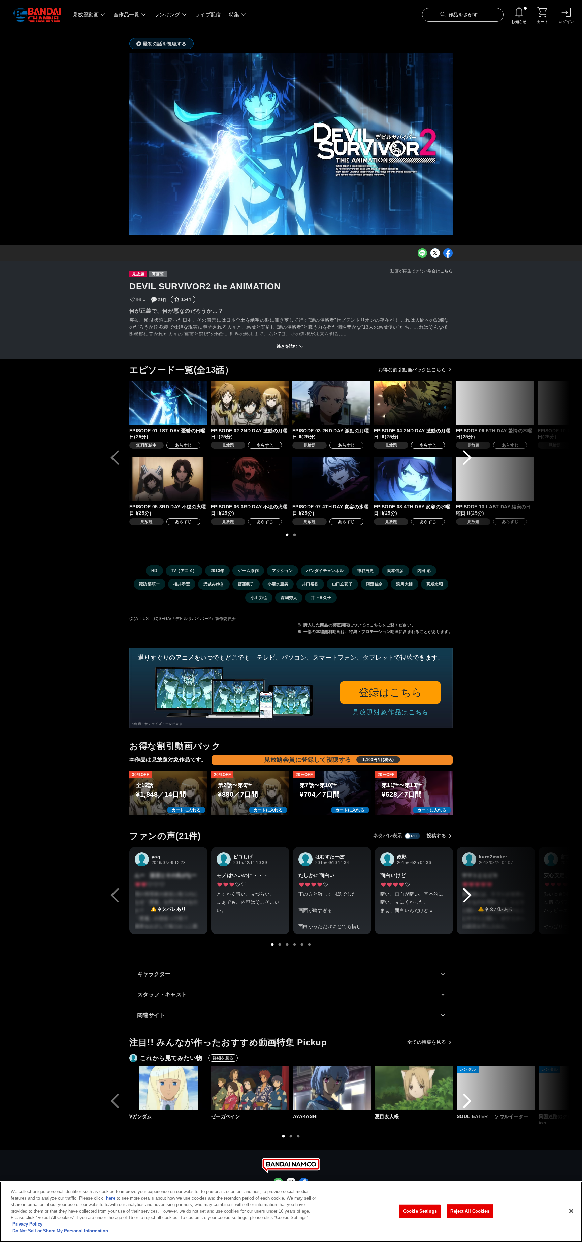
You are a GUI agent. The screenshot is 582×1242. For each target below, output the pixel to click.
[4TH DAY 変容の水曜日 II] (413, 479)
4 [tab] (294, 944)
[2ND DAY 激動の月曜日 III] (413, 403)
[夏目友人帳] (414, 1088)
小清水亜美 (278, 584)
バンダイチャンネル (325, 570)
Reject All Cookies (469, 1211)
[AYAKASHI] (332, 1088)
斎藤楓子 (246, 584)
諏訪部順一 (149, 584)
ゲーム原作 (248, 570)
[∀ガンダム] (168, 1088)
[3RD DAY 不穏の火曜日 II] (250, 479)
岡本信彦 (395, 570)
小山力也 (259, 597)
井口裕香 (310, 584)
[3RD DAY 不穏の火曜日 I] (168, 479)
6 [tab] (309, 944)
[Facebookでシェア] (448, 253)
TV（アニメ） (184, 570)
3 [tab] (287, 944)
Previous (114, 457)
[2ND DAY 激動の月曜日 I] (250, 403)
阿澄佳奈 (374, 584)
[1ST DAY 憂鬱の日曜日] (168, 403)
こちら (446, 271)
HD (154, 570)
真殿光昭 (434, 584)
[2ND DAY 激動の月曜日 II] (331, 403)
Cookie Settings (420, 1211)
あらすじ (183, 445)
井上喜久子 (321, 597)
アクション (282, 570)
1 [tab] (287, 535)
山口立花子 (342, 584)
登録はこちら (390, 692)
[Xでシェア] (435, 253)
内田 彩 (424, 570)
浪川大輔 (404, 584)
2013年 (218, 570)
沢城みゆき (213, 584)
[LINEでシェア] (422, 253)
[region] (291, 1211)
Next (467, 457)
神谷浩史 (365, 570)
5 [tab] (302, 944)
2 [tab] (294, 535)
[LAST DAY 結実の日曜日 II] (495, 479)
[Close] (571, 1211)
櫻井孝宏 (181, 584)
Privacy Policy (27, 1224)
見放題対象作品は (390, 712)
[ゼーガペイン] (250, 1088)
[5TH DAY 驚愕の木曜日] (495, 403)
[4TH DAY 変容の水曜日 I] (331, 479)
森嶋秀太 (289, 597)
